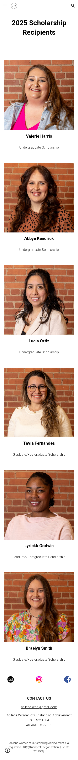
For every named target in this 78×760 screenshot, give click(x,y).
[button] (5, 5)
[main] (39, 28)
